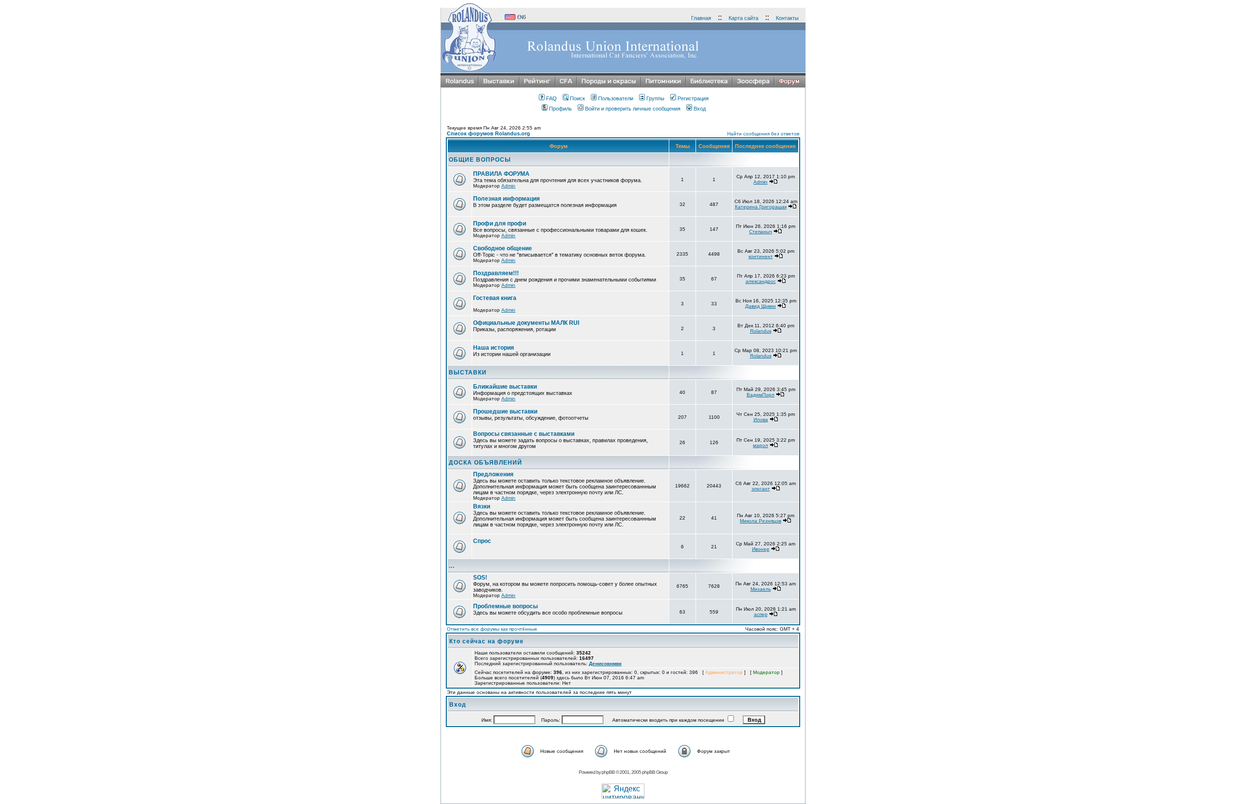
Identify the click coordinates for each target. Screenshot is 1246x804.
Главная (701, 18)
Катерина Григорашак (761, 206)
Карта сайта (743, 18)
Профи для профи (499, 223)
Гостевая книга (494, 298)
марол (760, 445)
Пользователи (615, 98)
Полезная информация (506, 198)
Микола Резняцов (760, 521)
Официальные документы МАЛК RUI (526, 322)
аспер (761, 614)
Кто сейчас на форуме (486, 641)
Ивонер (761, 549)
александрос (761, 281)
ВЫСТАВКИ (468, 372)
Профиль (560, 109)
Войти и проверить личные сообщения (632, 109)
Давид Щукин (760, 306)
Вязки (481, 506)
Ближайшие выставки (505, 386)
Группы (655, 98)
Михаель (761, 589)
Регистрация (693, 98)
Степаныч (760, 231)
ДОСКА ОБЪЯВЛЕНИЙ (485, 462)
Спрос (482, 541)
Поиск (577, 98)
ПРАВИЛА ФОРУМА (501, 173)
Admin (508, 185)
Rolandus (760, 331)
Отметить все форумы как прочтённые (492, 629)
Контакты (787, 18)
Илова (760, 419)
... (452, 565)
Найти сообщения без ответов (763, 133)
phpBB (608, 772)
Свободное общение (502, 248)
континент (761, 256)
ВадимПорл (760, 394)
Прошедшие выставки (505, 411)
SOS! (480, 577)
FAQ (551, 98)
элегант (760, 488)
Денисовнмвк (605, 663)
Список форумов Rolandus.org (488, 133)
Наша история (493, 347)
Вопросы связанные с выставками (523, 433)
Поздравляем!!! (496, 273)
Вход (700, 109)
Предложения (493, 474)
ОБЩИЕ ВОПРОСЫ (480, 159)
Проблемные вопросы (505, 606)
